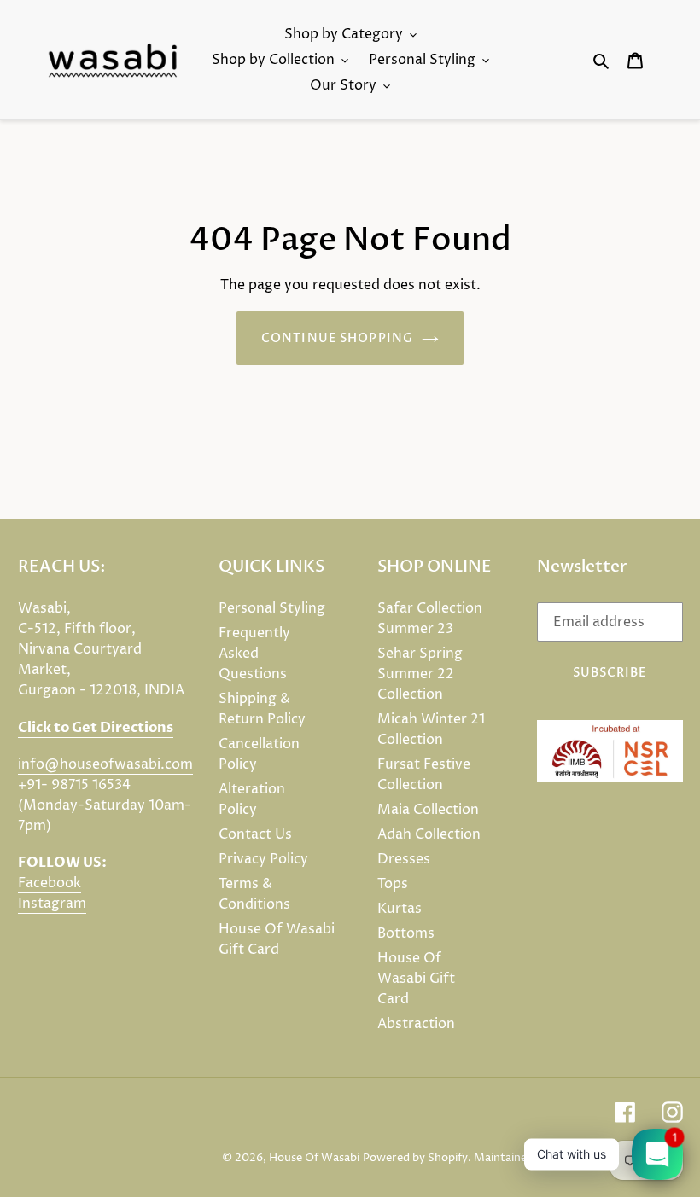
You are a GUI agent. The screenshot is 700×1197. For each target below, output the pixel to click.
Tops (392, 884)
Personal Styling (272, 608)
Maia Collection (428, 809)
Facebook (49, 883)
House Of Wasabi (314, 1157)
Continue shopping (337, 338)
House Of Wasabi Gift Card (416, 978)
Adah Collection (429, 834)
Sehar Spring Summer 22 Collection (420, 674)
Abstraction (416, 1023)
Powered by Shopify (415, 1157)
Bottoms (406, 933)
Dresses (403, 859)
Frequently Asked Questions (254, 653)
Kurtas (399, 908)
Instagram (52, 903)
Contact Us (255, 834)
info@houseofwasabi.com (105, 764)
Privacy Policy (263, 859)
